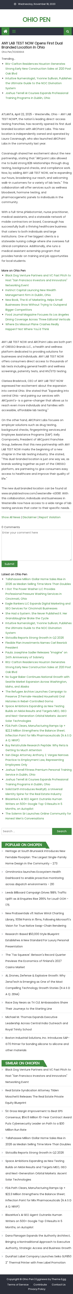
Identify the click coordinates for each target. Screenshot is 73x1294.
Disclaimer (30, 517)
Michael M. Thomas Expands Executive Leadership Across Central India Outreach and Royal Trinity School (36, 1023)
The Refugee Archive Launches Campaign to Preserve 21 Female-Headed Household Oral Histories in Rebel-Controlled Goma (36, 696)
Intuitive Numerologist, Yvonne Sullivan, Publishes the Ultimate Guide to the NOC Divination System (38, 83)
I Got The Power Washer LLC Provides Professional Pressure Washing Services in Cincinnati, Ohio (33, 594)
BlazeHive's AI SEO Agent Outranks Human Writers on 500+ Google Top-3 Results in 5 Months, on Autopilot (33, 804)
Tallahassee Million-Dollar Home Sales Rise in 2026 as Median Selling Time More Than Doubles (38, 1141)
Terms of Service (18, 1284)
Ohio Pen (36, 19)
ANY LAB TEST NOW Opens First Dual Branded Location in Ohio (32, 45)
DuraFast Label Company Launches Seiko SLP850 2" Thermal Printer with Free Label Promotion (38, 1259)
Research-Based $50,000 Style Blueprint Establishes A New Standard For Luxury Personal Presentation (37, 940)
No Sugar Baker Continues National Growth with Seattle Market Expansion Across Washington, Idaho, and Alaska (37, 682)
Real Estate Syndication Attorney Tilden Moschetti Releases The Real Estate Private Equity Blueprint (34, 1096)
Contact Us (59, 1284)
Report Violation (50, 517)
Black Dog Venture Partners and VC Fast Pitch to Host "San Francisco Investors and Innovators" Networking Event (38, 280)
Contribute (40, 1284)
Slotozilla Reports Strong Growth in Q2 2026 (34, 638)
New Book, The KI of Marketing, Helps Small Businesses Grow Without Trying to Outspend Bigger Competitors (36, 304)
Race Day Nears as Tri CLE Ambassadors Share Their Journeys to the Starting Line (36, 1006)
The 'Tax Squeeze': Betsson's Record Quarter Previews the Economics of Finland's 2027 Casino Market (35, 961)
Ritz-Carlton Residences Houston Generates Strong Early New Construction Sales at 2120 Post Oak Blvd (38, 68)
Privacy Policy (36, 1289)
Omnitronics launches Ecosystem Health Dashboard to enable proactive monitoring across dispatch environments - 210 (34, 878)
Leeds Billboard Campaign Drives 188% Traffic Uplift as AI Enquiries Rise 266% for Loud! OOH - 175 (36, 899)
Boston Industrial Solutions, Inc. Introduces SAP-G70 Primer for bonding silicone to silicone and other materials (37, 1044)
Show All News (11, 517)
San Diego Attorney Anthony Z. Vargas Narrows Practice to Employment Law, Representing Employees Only (37, 760)
